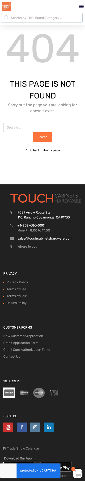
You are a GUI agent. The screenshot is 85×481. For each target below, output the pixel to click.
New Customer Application (23, 336)
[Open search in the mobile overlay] (42, 17)
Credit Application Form (20, 343)
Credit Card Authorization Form (26, 350)
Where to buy (27, 247)
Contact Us (11, 357)
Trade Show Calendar (22, 448)
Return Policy (17, 303)
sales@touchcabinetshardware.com (44, 238)
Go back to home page (44, 150)
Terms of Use (16, 289)
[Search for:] (42, 127)
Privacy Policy (17, 282)
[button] (81, 6)
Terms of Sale (17, 296)
